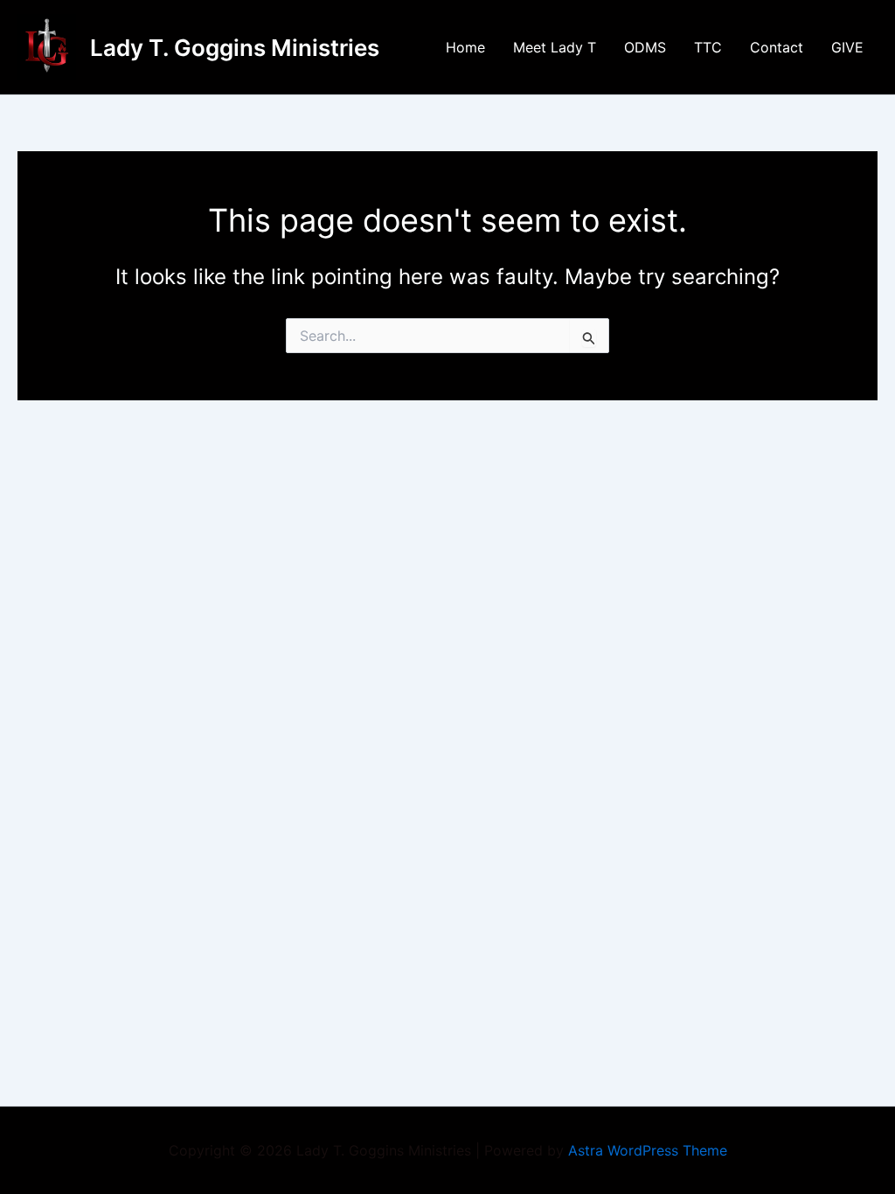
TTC (708, 47)
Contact (776, 47)
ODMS (645, 47)
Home (465, 47)
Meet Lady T (554, 47)
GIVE (847, 47)
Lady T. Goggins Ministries (234, 47)
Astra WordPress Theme (647, 1150)
